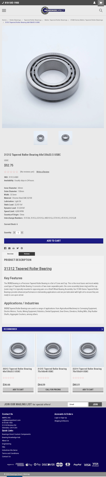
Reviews (27, 254)
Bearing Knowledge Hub (11, 437)
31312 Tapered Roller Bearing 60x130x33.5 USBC (22, 22)
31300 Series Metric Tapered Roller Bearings (86, 20)
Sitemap (26, 474)
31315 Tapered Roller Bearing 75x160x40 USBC (52, 370)
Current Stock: (11, 224)
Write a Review (42, 172)
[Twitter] (18, 248)
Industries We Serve (9, 450)
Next (102, 77)
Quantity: (8, 232)
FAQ (3, 447)
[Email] (9, 248)
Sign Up (64, 418)
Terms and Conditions (10, 453)
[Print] (13, 248)
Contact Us (6, 457)
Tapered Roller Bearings (33, 20)
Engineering (6, 444)
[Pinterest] (22, 248)
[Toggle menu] (4, 10)
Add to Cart (18, 389)
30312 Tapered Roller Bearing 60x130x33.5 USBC (17, 370)
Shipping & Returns (62, 421)
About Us (5, 441)
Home (4, 20)
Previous (4, 77)
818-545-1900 (12, 2)
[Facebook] (5, 248)
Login (57, 418)
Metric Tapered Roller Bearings (56, 20)
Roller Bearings (15, 20)
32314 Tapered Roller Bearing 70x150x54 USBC (87, 370)
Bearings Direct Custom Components (16, 434)
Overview (10, 254)
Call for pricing (53, 389)
